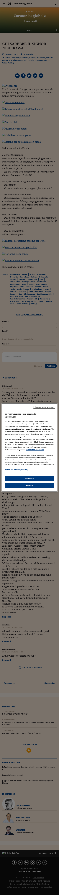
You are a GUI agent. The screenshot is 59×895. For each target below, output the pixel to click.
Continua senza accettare (44, 407)
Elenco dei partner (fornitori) (16, 469)
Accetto (29, 485)
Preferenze (29, 478)
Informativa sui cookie (35, 450)
